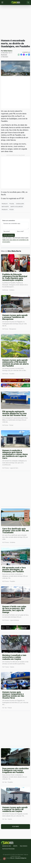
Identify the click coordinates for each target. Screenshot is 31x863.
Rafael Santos (8, 51)
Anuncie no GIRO (6, 846)
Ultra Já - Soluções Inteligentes (18, 858)
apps (16, 846)
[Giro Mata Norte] (15, 2)
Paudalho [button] (5, 203)
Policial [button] (11, 203)
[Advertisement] (15, 22)
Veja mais (15, 826)
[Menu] (2, 3)
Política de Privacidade (8, 848)
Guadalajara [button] (20, 203)
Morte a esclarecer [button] (17, 206)
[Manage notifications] (4, 858)
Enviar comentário (8, 235)
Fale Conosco (23, 846)
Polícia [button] (11, 209)
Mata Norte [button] (5, 206)
